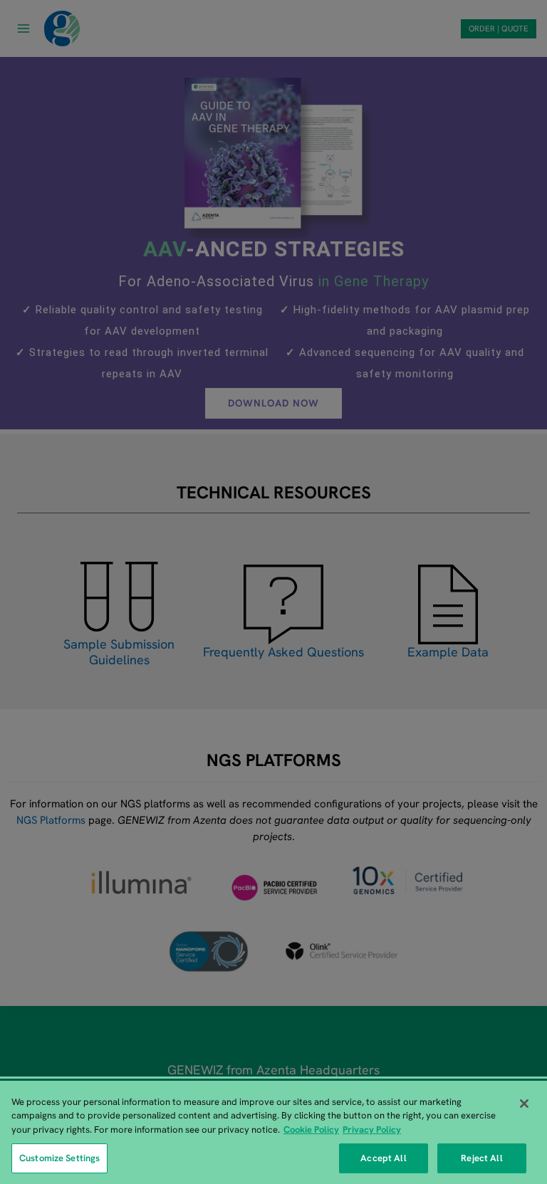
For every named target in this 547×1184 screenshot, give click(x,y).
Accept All (383, 1158)
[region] (273, 1132)
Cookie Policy (311, 1129)
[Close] (524, 1103)
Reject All (481, 1158)
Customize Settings (59, 1158)
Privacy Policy (372, 1129)
